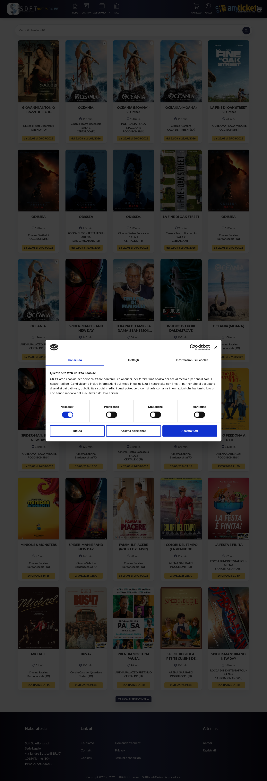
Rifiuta (77, 431)
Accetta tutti (189, 431)
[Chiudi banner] (215, 347)
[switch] (111, 415)
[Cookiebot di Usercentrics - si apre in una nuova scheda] (193, 347)
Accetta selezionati (133, 431)
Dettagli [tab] (133, 360)
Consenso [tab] (75, 360)
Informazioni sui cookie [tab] (192, 360)
